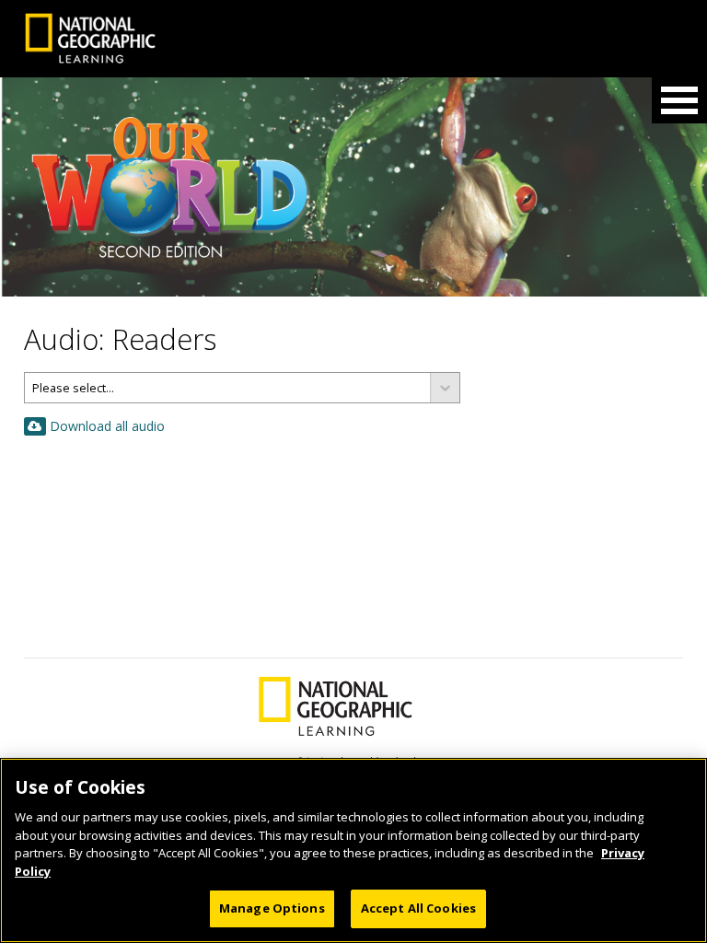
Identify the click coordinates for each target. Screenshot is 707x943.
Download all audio (107, 426)
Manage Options (272, 908)
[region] (353, 850)
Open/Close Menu (679, 100)
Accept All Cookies (418, 908)
